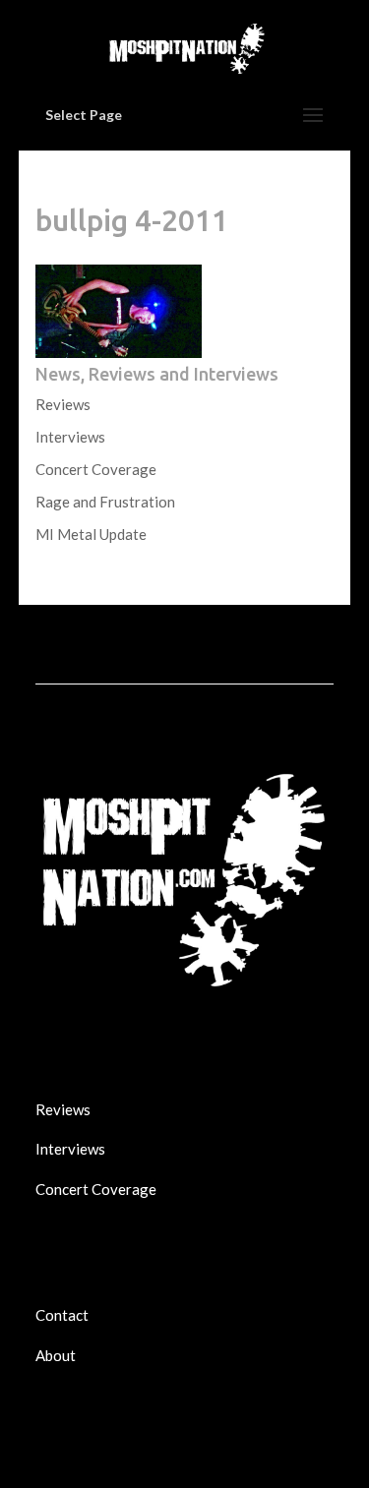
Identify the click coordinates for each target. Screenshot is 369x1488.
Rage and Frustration (105, 501)
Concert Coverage (95, 469)
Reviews (63, 404)
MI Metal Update (91, 534)
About (55, 1355)
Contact (62, 1315)
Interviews (70, 437)
